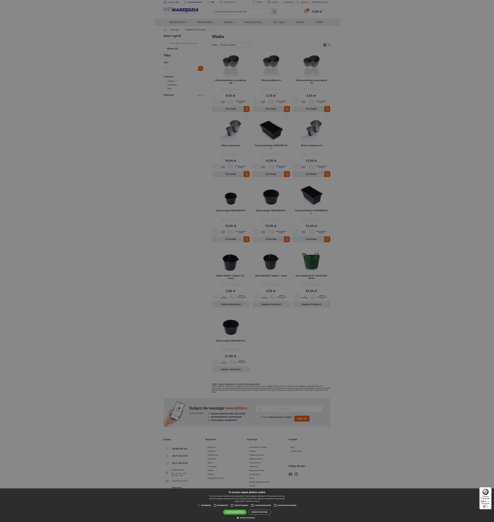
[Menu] (489, 488)
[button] (247, 517)
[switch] (485, 506)
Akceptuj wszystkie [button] (235, 512)
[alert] (247, 261)
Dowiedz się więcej (252, 501)
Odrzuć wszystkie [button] (259, 512)
